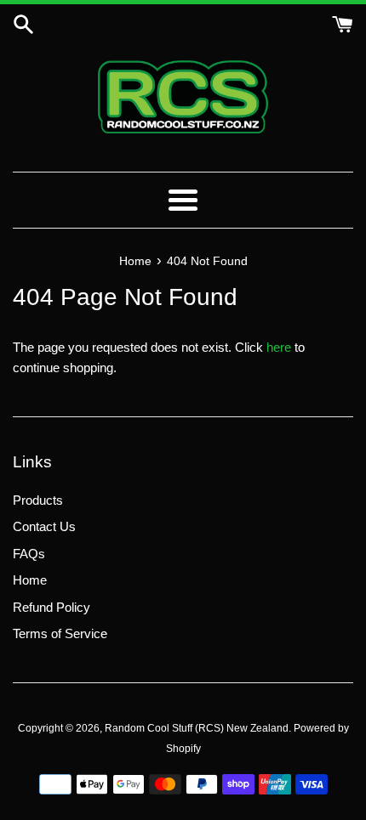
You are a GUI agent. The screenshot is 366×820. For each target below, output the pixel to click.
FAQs (29, 553)
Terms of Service (60, 633)
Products (38, 500)
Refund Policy (51, 607)
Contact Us (44, 526)
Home (30, 580)
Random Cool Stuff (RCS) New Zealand (197, 728)
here (278, 347)
